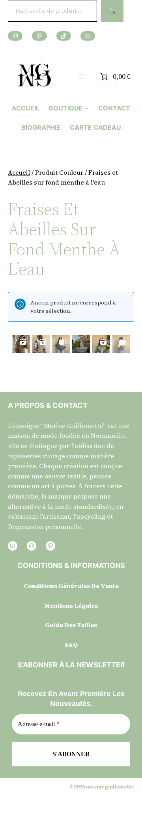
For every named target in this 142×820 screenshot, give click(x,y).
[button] (21, 344)
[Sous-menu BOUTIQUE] (86, 108)
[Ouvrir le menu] (81, 76)
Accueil (19, 172)
